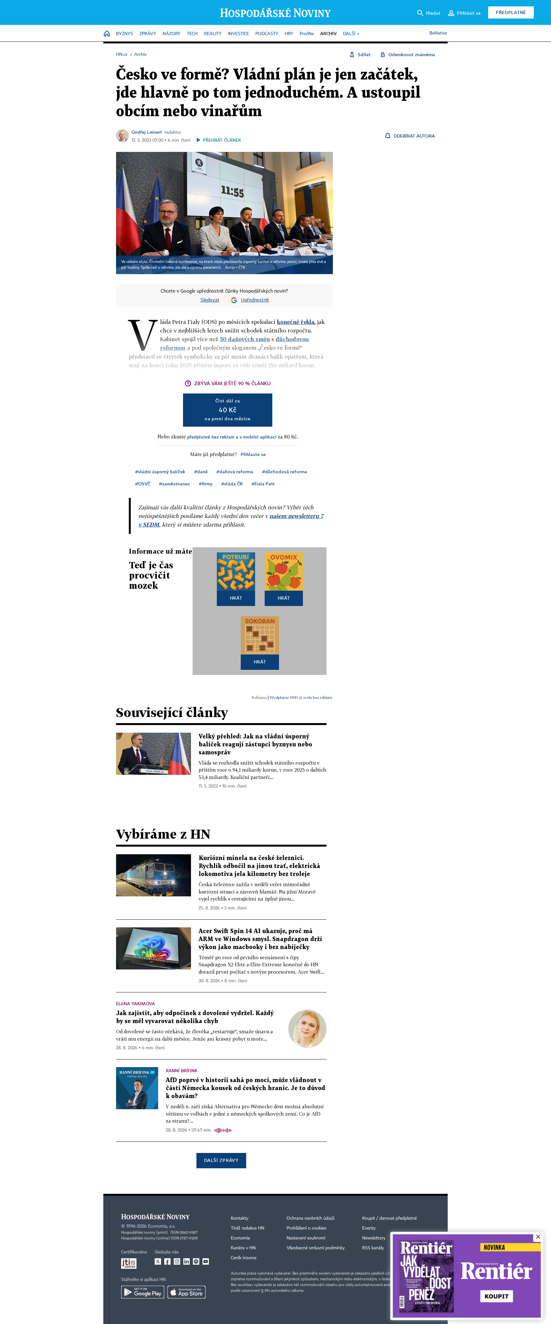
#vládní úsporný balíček (160, 471)
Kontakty (239, 1218)
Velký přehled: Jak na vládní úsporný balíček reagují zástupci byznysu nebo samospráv (255, 744)
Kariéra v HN (243, 1248)
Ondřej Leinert (146, 132)
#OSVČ (142, 483)
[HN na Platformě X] (158, 1261)
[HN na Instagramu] (177, 1261)
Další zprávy (221, 1160)
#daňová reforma (235, 471)
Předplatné (511, 12)
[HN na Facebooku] (167, 1261)
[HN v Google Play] (142, 1292)
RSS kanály (373, 1248)
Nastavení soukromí (306, 1238)
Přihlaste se (253, 454)
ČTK (242, 268)
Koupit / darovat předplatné (389, 1218)
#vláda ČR (232, 483)
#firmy (205, 483)
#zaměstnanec (174, 483)
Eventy (369, 1228)
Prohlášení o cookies (306, 1228)
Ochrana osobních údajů (310, 1218)
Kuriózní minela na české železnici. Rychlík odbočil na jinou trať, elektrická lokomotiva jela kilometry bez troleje (259, 866)
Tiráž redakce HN (247, 1228)
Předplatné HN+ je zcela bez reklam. (301, 697)
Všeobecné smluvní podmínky (316, 1248)
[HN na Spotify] (196, 1261)
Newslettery (374, 1238)
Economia (240, 1238)
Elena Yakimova (135, 1003)
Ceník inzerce (243, 1258)
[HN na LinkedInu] (186, 1261)
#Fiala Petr (263, 483)
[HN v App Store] (186, 1292)
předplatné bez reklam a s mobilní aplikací (231, 436)
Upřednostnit (255, 300)
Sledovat (210, 300)
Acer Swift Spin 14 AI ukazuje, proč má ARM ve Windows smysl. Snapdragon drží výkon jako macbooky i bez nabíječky (260, 939)
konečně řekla (295, 321)
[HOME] (107, 34)
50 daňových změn (245, 339)
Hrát (236, 598)
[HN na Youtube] (205, 1261)
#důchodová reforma (284, 471)
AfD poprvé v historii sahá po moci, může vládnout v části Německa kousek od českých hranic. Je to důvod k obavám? (245, 1088)
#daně (201, 471)
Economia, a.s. (161, 1226)
